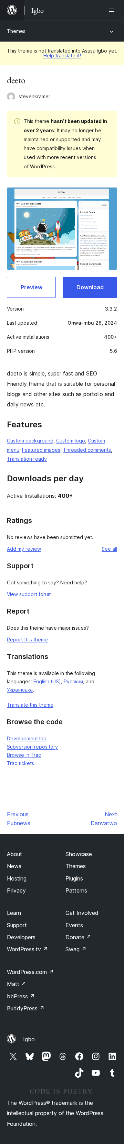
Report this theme (27, 639)
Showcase (78, 854)
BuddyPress (25, 1008)
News (14, 866)
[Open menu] (113, 10)
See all (109, 549)
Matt (16, 983)
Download (90, 287)
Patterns (76, 890)
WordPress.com (30, 971)
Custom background (30, 441)
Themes (16, 31)
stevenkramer (34, 96)
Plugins (74, 878)
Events (74, 925)
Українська (20, 690)
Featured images (41, 450)
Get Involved (82, 912)
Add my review (24, 549)
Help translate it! (62, 55)
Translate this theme (30, 705)
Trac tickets (20, 763)
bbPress (21, 996)
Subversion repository (32, 747)
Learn (14, 912)
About (14, 854)
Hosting (17, 878)
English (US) (47, 681)
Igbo (29, 1039)
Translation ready (27, 459)
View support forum (29, 594)
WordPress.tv (27, 949)
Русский (73, 681)
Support (17, 925)
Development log (26, 738)
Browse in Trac (24, 755)
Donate (78, 937)
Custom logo (70, 441)
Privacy (16, 890)
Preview (31, 287)
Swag (75, 949)
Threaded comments (87, 450)
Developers (21, 937)
